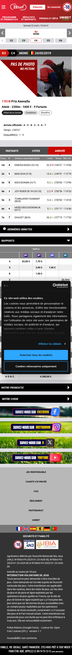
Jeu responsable (36, 472)
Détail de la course (12, 112)
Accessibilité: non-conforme (22, 638)
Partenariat (36, 510)
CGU (36, 491)
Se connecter (54, 7)
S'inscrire (37, 7)
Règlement (36, 501)
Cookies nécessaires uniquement (36, 366)
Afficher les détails (49, 343)
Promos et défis (48, 18)
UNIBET (36, 520)
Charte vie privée (36, 481)
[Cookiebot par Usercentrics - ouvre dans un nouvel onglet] (52, 286)
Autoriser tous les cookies (36, 354)
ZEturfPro (45, 112)
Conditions (31, 112)
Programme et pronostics (9, 18)
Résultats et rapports (28, 18)
